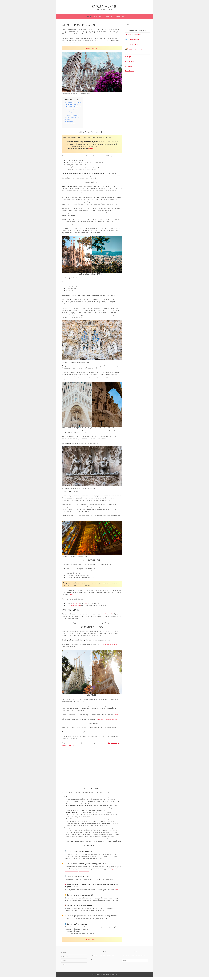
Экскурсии (109, 16)
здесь (71, 594)
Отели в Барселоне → (134, 39)
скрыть (75, 100)
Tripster (115, 715)
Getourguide (76, 603)
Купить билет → (91, 48)
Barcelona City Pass (108, 614)
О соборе (88, 16)
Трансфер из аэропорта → (135, 49)
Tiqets (85, 603)
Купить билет (98, 16)
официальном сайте (74, 606)
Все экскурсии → (132, 44)
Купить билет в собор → (134, 35)
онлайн (90, 149)
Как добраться (119, 16)
